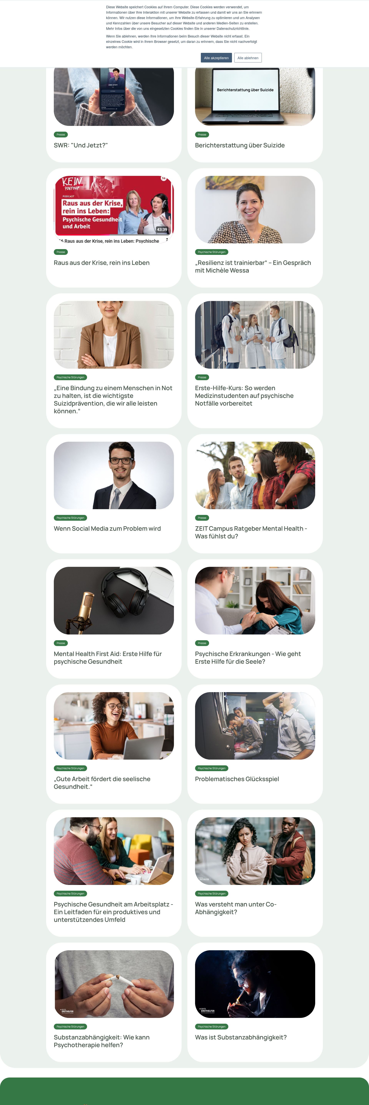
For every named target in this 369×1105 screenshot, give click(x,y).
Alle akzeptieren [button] (216, 57)
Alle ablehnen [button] (248, 57)
